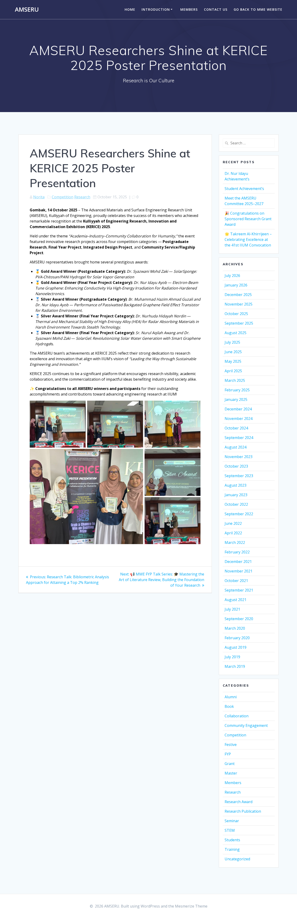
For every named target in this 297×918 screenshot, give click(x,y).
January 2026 (236, 285)
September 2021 (239, 590)
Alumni (231, 696)
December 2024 (238, 409)
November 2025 (238, 304)
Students (232, 839)
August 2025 (235, 332)
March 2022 (235, 542)
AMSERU (27, 10)
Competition (62, 197)
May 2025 (233, 361)
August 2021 (235, 599)
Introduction (156, 9)
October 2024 (236, 428)
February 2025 (237, 389)
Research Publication (243, 811)
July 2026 (232, 275)
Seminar (232, 820)
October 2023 (236, 466)
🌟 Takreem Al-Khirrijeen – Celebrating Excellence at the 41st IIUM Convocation (248, 239)
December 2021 (238, 561)
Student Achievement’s (244, 188)
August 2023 (235, 485)
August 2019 (235, 647)
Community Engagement (246, 725)
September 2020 (239, 618)
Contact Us (215, 9)
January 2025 (236, 399)
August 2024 (235, 447)
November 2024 (238, 418)
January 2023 (236, 494)
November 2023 (238, 456)
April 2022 (233, 533)
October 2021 (236, 580)
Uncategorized (237, 858)
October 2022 (236, 504)
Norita (39, 197)
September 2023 (239, 475)
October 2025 (236, 313)
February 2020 (237, 637)
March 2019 (235, 666)
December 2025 (238, 294)
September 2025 (239, 323)
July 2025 (232, 342)
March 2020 (235, 628)
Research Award (238, 801)
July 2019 (232, 656)
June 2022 (233, 523)
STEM (230, 830)
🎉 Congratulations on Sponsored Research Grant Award (248, 219)
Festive (231, 744)
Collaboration (237, 715)
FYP (228, 754)
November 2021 (238, 571)
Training (232, 849)
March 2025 (235, 380)
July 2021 (232, 609)
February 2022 (237, 552)
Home (130, 9)
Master (231, 773)
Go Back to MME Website (258, 9)
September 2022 (239, 513)
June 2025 (233, 351)
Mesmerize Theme (191, 906)
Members (189, 9)
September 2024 (239, 437)
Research (82, 197)
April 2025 (233, 370)
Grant (230, 763)
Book (229, 706)
